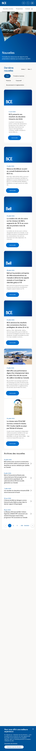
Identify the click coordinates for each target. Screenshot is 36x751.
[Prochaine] (32, 525)
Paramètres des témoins (10, 743)
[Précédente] (5, 525)
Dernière (26, 525)
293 (22, 525)
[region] (18, 738)
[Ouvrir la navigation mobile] (32, 3)
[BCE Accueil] (4, 3)
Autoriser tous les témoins (14, 747)
